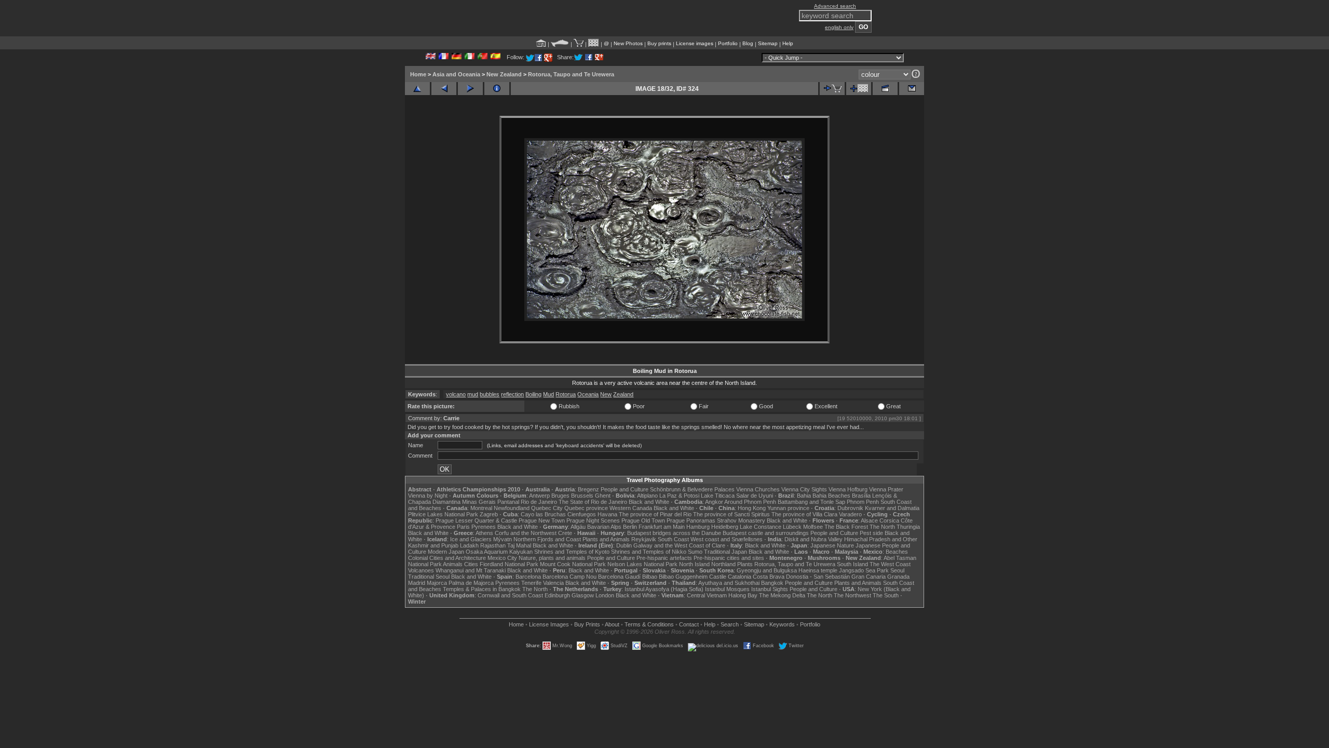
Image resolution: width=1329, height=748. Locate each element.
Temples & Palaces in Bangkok (482, 589)
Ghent (603, 495)
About (612, 624)
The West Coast (890, 564)
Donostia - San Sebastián (818, 576)
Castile (717, 576)
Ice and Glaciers (471, 539)
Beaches (897, 552)
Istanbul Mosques (727, 589)
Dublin (624, 545)
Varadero (850, 514)
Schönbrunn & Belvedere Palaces (692, 489)
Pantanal (508, 502)
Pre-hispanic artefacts (664, 558)
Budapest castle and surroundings (766, 533)
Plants (745, 564)
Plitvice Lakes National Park (443, 514)
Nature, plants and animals (552, 558)
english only (839, 27)
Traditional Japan (725, 552)
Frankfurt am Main (662, 527)
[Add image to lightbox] (858, 88)
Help (787, 43)
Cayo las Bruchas (543, 514)
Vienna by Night (427, 495)
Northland (723, 564)
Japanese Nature (832, 545)
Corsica (889, 520)
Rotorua (565, 394)
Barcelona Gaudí (619, 576)
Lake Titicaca (718, 495)
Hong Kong (752, 508)
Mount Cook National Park (573, 564)
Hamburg (698, 527)
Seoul (897, 570)
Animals (453, 564)
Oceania (588, 394)
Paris (463, 527)
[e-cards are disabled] (911, 88)
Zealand (623, 394)
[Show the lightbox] (593, 43)
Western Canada (630, 508)
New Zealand (504, 74)
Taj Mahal (519, 545)
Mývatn (502, 539)
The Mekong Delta (782, 595)
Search (730, 624)
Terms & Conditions (649, 624)
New (606, 394)
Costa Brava (768, 576)
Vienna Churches (758, 489)
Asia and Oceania (456, 74)
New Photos (628, 43)
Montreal (481, 508)
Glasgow (583, 595)
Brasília (861, 495)
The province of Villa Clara (804, 514)
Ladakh (469, 545)
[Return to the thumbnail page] (417, 88)
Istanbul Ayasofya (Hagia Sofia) (664, 589)
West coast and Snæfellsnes (726, 539)
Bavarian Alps (604, 527)
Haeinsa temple (817, 570)
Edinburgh (557, 595)
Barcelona (528, 576)
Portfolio (728, 43)
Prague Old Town (643, 520)
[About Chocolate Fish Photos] (560, 43)
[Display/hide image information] (496, 88)
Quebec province (586, 508)
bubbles (489, 394)
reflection (512, 394)
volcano (456, 394)
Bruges (560, 495)
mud (472, 394)
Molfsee (813, 527)
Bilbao (649, 576)
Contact (689, 624)
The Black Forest (846, 527)
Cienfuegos (581, 514)
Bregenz (588, 489)
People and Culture (624, 489)
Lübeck (792, 527)
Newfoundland (512, 508)
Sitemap (768, 43)
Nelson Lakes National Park (642, 564)
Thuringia (908, 527)
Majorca (437, 583)
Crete (565, 533)
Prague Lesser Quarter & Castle (476, 520)
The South (886, 595)
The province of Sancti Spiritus (731, 514)
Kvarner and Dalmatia (892, 508)
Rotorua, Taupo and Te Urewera (571, 74)
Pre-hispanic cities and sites (729, 558)
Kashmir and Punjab (433, 545)
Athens (484, 533)
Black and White (649, 502)
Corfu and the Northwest (526, 533)
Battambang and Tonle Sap (811, 502)
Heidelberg (724, 527)
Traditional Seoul (429, 576)
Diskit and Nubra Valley (813, 539)
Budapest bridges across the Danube (674, 533)
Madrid (416, 583)
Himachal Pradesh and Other (880, 539)
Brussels (582, 495)
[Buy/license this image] (832, 88)
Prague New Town (542, 520)
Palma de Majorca (471, 583)
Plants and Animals (606, 539)
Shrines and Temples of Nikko (648, 552)
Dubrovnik (850, 508)
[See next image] (470, 88)
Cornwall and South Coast (510, 595)
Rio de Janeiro (539, 502)
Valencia (553, 583)
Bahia (804, 495)
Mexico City (502, 558)
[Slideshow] (885, 88)
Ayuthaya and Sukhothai (729, 583)
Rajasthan (493, 545)
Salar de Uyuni (754, 495)
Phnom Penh (863, 502)
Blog (747, 43)
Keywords (782, 624)
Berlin (630, 527)
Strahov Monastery (741, 520)
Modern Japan (446, 552)
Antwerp (539, 495)
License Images (549, 624)
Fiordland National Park (509, 564)
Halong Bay (742, 595)
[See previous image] (443, 88)
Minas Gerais (479, 502)
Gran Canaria (868, 576)
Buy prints (659, 43)
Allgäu (578, 527)
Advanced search (835, 6)
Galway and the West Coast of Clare (679, 545)
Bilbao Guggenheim (683, 576)
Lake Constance (760, 527)
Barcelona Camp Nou (569, 576)
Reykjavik (643, 539)
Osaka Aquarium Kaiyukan (499, 552)
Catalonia (739, 576)
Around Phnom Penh (750, 502)
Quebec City (547, 508)
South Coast (673, 539)
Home (418, 74)
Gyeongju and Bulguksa (767, 570)
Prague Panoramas (691, 520)
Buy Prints (587, 624)
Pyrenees (483, 527)
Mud (548, 394)
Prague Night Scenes (593, 520)
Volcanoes (421, 570)
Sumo (695, 552)
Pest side (871, 533)
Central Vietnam (707, 595)
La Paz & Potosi (679, 495)
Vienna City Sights (804, 489)
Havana (607, 514)
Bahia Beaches (831, 495)
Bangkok (772, 583)
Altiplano (647, 495)
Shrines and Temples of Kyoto (571, 552)
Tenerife (531, 583)
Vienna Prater (886, 489)
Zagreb (489, 514)
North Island (694, 564)
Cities (471, 564)
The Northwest (852, 595)
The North (882, 527)
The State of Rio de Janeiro (593, 502)
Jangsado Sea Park (864, 570)
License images (694, 43)
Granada (898, 576)
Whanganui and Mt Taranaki (471, 570)
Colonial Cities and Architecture (447, 558)
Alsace (869, 520)
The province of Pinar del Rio (655, 514)
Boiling (533, 394)
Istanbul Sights (769, 589)
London (604, 595)
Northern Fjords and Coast (547, 539)
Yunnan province (788, 508)
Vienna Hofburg (848, 489)
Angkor (714, 502)
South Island (852, 564)
